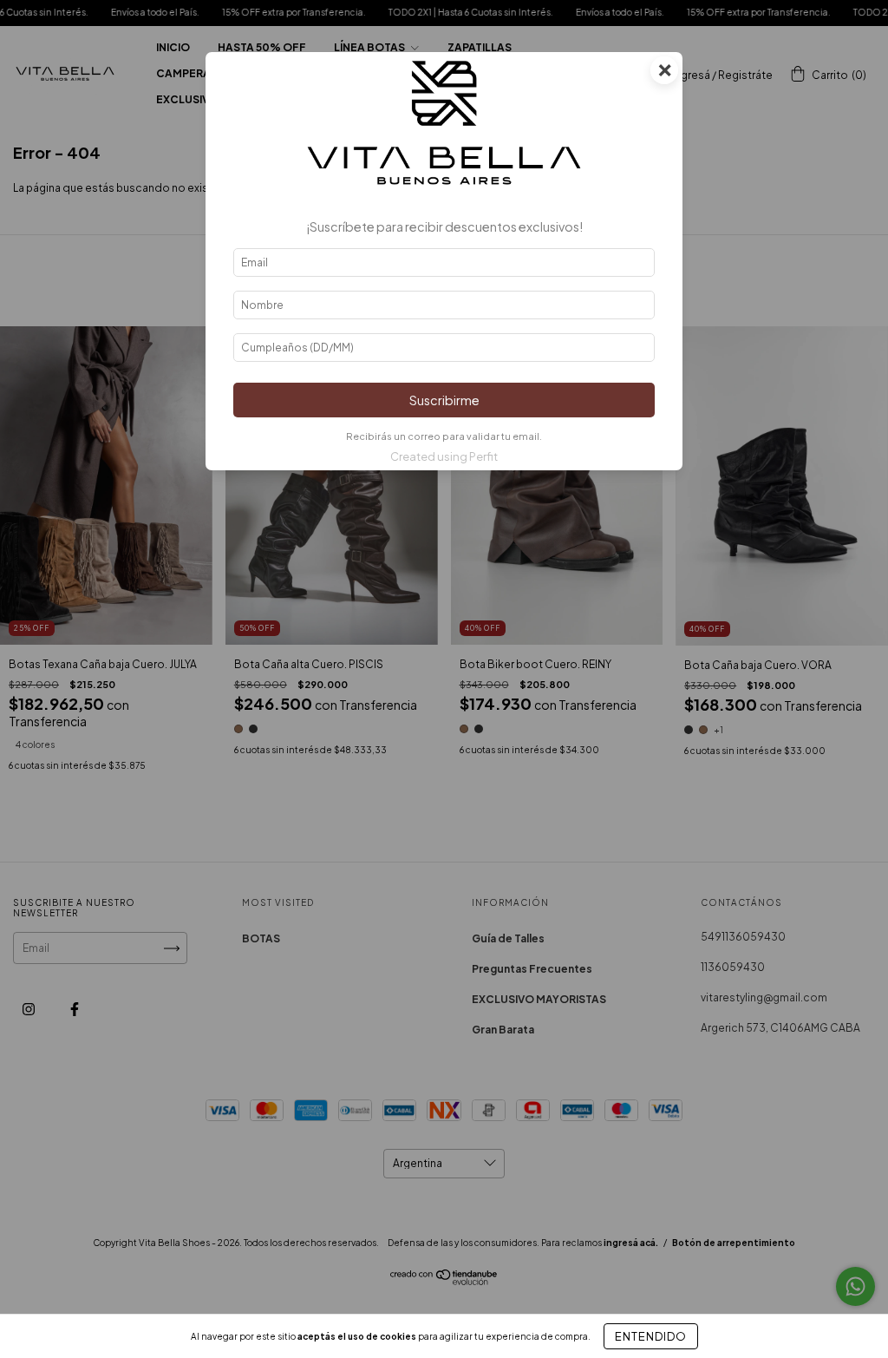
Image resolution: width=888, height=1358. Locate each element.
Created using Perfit (444, 456)
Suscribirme (444, 400)
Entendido (651, 1336)
